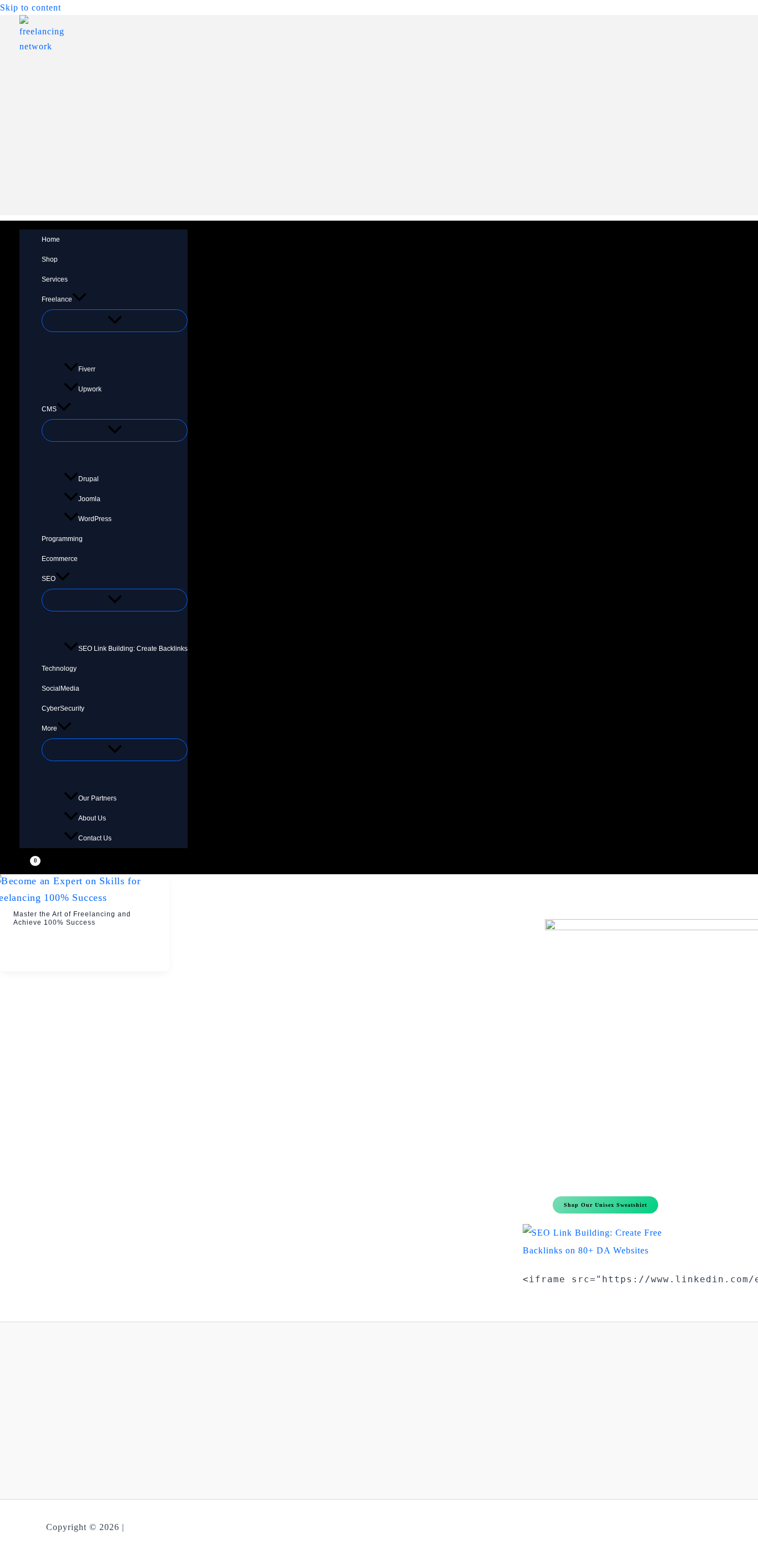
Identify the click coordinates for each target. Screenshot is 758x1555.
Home (51, 239)
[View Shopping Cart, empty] (28, 866)
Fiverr (86, 369)
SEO (48, 579)
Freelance (57, 299)
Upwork (90, 389)
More (49, 728)
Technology (59, 668)
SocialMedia (60, 688)
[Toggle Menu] (115, 320)
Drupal (88, 479)
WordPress (95, 519)
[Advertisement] (379, 137)
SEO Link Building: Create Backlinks (133, 648)
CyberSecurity (63, 708)
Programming (62, 539)
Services (55, 279)
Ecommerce (60, 559)
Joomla (89, 499)
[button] (79, 299)
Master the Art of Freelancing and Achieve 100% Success (72, 918)
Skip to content (30, 7)
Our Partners (97, 798)
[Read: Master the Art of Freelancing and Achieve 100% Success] (84, 897)
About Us (92, 818)
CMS (49, 409)
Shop (50, 259)
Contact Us (95, 838)
